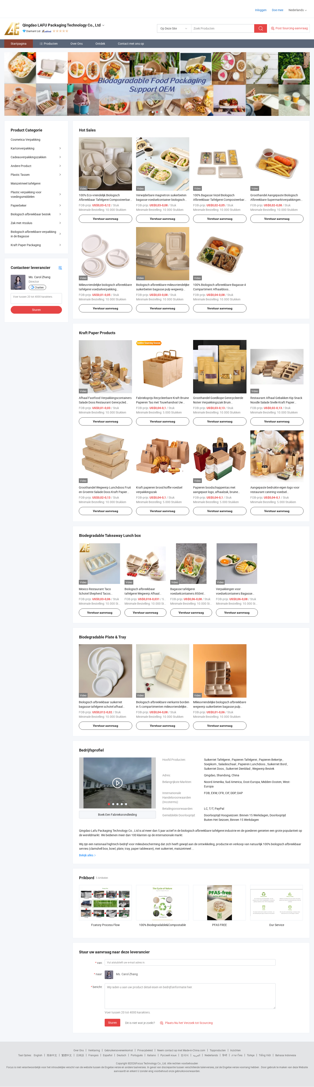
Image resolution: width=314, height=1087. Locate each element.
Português (137, 1055)
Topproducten (218, 1050)
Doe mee (277, 10)
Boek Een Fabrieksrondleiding (117, 814)
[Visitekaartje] (60, 267)
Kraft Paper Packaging (26, 245)
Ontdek (100, 43)
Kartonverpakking (22, 148)
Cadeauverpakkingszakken (28, 157)
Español (107, 1055)
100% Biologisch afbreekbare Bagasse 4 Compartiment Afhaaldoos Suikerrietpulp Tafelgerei (219, 289)
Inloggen (261, 10)
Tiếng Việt (265, 1055)
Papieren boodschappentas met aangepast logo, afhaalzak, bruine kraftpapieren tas (215, 491)
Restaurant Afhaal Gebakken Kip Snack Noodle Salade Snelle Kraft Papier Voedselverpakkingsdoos (276, 402)
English (38, 1055)
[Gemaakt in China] (31, 8)
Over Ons (76, 43)
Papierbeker (18, 205)
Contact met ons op (131, 43)
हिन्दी (224, 1055)
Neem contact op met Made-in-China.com (181, 1050)
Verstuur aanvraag (105, 218)
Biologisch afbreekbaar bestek (31, 214)
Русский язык (168, 1055)
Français (93, 1055)
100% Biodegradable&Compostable (162, 925)
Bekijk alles (86, 855)
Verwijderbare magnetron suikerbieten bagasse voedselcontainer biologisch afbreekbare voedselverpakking (161, 199)
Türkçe (250, 1055)
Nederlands (211, 1055)
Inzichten (235, 1050)
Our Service (276, 925)
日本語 (80, 1055)
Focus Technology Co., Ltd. (151, 1063)
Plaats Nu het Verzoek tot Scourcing (186, 1023)
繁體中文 (67, 1055)
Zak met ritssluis (21, 223)
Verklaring (94, 1050)
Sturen (112, 1023)
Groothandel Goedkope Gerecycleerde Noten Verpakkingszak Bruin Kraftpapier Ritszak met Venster (218, 402)
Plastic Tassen (20, 175)
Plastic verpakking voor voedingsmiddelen (26, 194)
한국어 (185, 1055)
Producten (51, 43)
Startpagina (18, 43)
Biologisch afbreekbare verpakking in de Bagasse (33, 234)
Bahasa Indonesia (285, 1055)
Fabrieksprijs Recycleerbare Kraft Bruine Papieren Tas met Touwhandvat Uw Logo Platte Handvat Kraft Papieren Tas (162, 402)
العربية (196, 1055)
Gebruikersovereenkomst (118, 1050)
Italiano (151, 1055)
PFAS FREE (219, 925)
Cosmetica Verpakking (25, 139)
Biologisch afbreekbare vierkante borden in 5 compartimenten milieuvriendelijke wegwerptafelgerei (162, 706)
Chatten (39, 287)
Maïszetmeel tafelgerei (25, 183)
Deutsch (121, 1055)
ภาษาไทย (237, 1055)
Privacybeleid (145, 1050)
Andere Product (21, 166)
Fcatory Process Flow (105, 925)
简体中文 (52, 1055)
